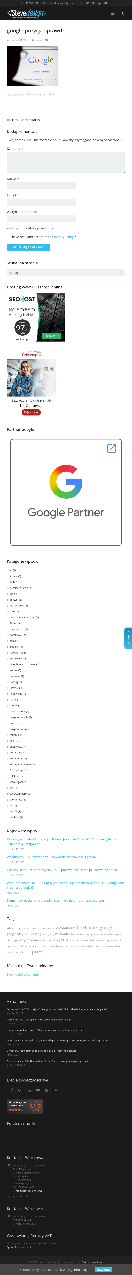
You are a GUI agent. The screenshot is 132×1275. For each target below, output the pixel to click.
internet (14, 687)
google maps (17, 658)
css (39, 928)
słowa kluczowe (71, 946)
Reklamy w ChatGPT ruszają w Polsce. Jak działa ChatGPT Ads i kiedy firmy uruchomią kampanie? (57, 1009)
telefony (14, 776)
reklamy (56, 940)
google (14, 646)
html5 (45, 934)
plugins (15, 940)
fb (97, 928)
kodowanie (16, 693)
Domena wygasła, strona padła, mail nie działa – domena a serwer (55, 900)
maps (96, 934)
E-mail (13, 195)
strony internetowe (20, 764)
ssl (21, 946)
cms (34, 928)
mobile (14, 705)
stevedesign (16, 758)
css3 (44, 928)
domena (51, 928)
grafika (14, 670)
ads (9, 928)
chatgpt (14, 599)
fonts (13, 640)
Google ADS (17, 652)
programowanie (19, 729)
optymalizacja (17, 711)
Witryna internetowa (22, 212)
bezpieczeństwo (19, 588)
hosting (14, 682)
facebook (86, 928)
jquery (51, 934)
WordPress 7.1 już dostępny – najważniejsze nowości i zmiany (52, 857)
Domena (15, 623)
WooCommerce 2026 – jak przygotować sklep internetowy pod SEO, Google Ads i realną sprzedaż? (58, 1040)
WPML (13, 811)
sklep (80, 940)
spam (16, 946)
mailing (14, 699)
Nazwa (13, 179)
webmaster (13, 952)
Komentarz (15, 148)
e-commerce (17, 629)
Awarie (14, 576)
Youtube (14, 817)
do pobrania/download (22, 617)
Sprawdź (11, 1247)
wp (11, 805)
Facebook (15, 635)
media (103, 934)
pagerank (119, 934)
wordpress (32, 951)
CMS (12, 611)
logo (91, 934)
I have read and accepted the (43, 237)
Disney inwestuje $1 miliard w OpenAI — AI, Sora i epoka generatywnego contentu (49, 1061)
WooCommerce (19, 793)
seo (12, 740)
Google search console (23, 664)
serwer (72, 940)
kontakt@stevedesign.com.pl (61, 3)
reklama (14, 735)
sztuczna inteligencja (52, 946)
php (9, 940)
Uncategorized (18, 782)
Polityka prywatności (92, 1262)
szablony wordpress (32, 946)
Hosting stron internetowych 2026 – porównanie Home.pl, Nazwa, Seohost (62, 870)
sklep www (16, 746)
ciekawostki (16, 605)
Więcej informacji (75, 1270)
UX (11, 787)
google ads (14, 934)
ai (13, 928)
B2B (12, 582)
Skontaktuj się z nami (23, 974)
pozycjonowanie (19, 717)
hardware (15, 676)
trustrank (83, 946)
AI (11, 570)
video (117, 946)
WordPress (16, 799)
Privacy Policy (64, 237)
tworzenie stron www (100, 946)
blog (12, 593)
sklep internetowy (94, 940)
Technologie (17, 770)
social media (17, 752)
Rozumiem (103, 1269)
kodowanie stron (80, 934)
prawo (13, 723)
